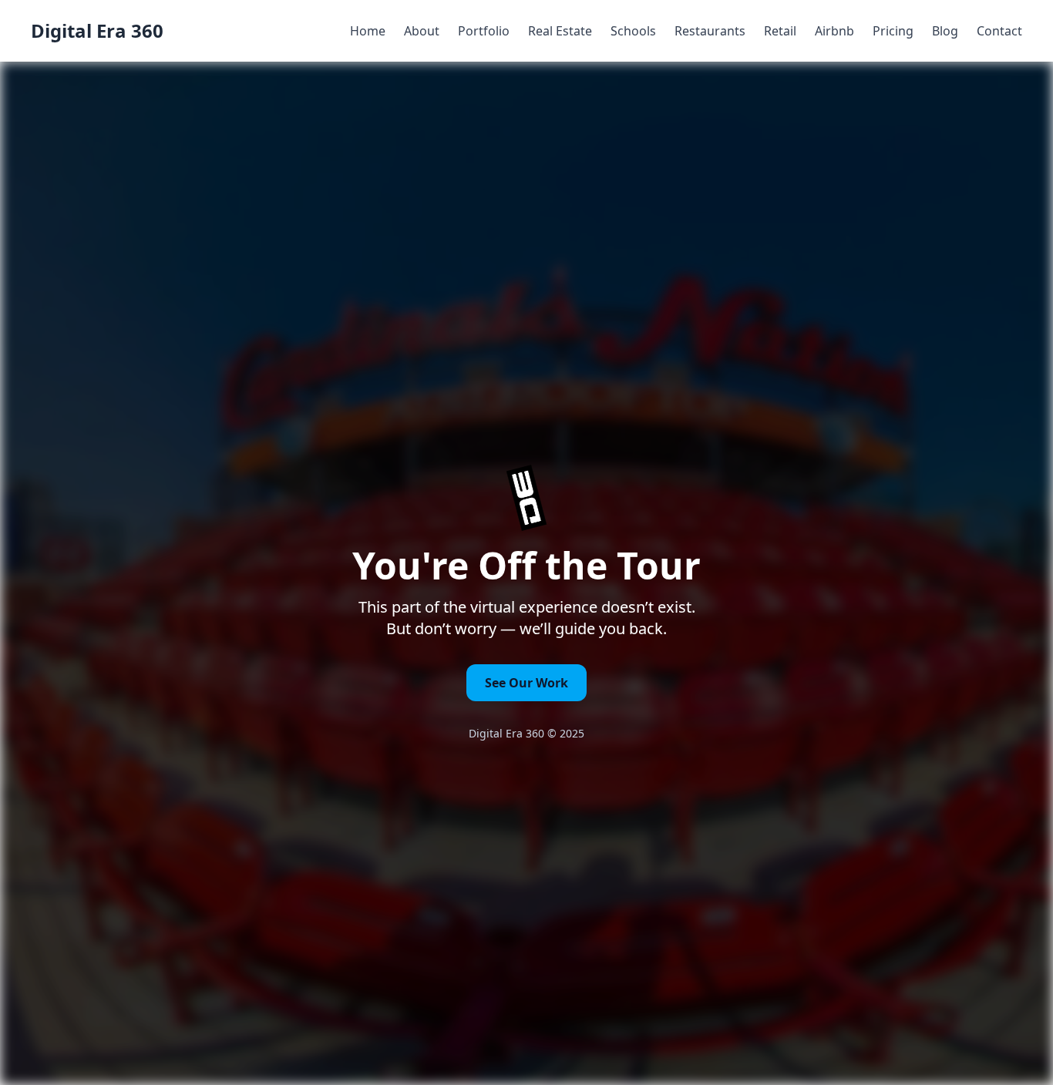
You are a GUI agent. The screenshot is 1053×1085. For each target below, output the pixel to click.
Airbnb (834, 30)
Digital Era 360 (97, 30)
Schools (633, 30)
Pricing (893, 30)
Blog (945, 30)
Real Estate (560, 30)
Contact (999, 30)
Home (367, 30)
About (421, 30)
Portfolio (484, 30)
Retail (780, 30)
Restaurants (710, 30)
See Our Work (526, 682)
